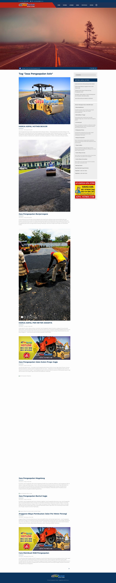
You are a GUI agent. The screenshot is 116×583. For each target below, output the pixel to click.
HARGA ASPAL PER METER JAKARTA (35, 323)
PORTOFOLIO (84, 5)
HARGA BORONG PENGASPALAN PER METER (85, 83)
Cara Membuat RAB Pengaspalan (34, 553)
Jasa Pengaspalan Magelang (32, 478)
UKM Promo (66, 580)
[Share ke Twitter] (92, 68)
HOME (59, 5)
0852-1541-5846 (83, 170)
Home (27, 68)
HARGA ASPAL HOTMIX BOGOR (33, 126)
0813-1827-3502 (84, 173)
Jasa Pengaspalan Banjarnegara (33, 214)
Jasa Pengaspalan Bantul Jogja (33, 496)
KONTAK (91, 5)
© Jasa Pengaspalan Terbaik (52, 580)
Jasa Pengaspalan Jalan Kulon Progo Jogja (38, 362)
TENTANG (65, 5)
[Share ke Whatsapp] (96, 68)
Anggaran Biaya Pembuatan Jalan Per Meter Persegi (43, 514)
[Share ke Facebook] (90, 68)
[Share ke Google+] (94, 68)
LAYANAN (71, 5)
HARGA (77, 5)
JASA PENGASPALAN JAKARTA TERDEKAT (84, 98)
